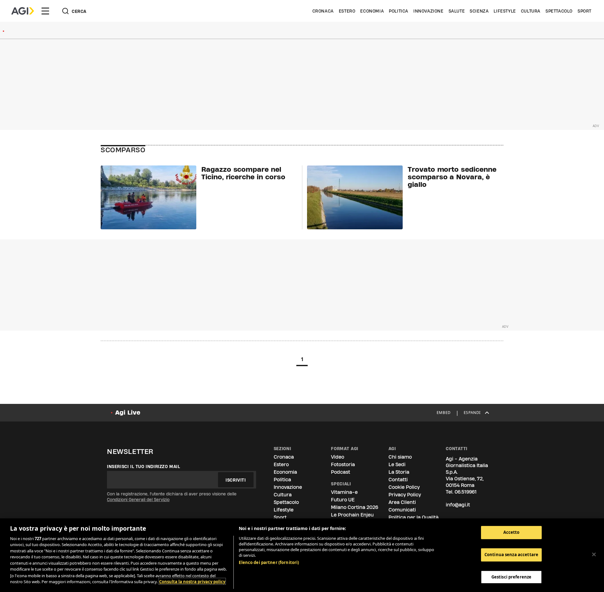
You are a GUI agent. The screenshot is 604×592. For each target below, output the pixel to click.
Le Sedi (397, 464)
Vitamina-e (344, 492)
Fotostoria (343, 464)
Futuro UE (343, 500)
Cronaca (323, 11)
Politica (398, 11)
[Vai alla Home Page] (22, 11)
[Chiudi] (594, 554)
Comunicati (402, 510)
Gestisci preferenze (511, 576)
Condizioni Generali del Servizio (138, 499)
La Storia (399, 472)
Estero (347, 11)
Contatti (398, 480)
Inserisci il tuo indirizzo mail (143, 466)
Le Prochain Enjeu (352, 515)
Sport (584, 11)
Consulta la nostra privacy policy (192, 581)
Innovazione (428, 11)
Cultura (530, 11)
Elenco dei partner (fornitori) (269, 562)
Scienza (479, 11)
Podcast (340, 472)
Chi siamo (400, 457)
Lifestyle (505, 11)
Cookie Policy (404, 487)
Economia (372, 11)
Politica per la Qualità (414, 517)
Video (337, 457)
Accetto (511, 532)
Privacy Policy (405, 495)
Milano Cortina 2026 (354, 507)
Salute (457, 11)
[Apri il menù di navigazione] (45, 11)
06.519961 (466, 492)
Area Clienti (402, 502)
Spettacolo (559, 11)
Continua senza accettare (511, 554)
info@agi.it (458, 505)
